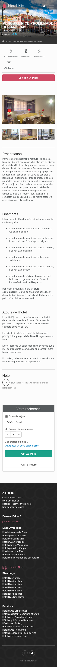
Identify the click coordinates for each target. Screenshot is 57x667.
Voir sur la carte (28, 78)
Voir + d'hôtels (28, 464)
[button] (44, 6)
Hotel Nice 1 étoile (11, 577)
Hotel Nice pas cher (12, 593)
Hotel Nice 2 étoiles (12, 581)
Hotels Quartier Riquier (13, 541)
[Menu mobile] (51, 6)
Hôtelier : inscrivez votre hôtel (17, 503)
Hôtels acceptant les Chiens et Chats (20, 613)
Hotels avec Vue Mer (12, 551)
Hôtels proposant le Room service (19, 632)
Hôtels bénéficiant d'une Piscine (18, 626)
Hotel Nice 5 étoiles (12, 590)
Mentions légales (10, 500)
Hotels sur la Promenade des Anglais (20, 557)
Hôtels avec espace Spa (14, 636)
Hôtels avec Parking (12, 623)
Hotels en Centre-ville (13, 538)
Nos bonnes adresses (13, 506)
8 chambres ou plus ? (16, 441)
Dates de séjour (17, 416)
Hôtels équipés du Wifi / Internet (18, 620)
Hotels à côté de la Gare (14, 532)
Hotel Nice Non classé (13, 596)
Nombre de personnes (20, 429)
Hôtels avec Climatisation (15, 610)
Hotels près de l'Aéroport (14, 548)
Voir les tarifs (28, 453)
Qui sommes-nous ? (12, 497)
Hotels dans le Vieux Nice (15, 544)
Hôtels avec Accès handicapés (17, 617)
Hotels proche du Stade (14, 535)
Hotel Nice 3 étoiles (12, 584)
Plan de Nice (16, 567)
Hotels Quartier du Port (13, 554)
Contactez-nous (13, 521)
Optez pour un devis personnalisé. (22, 445)
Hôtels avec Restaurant (14, 629)
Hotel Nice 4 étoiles (12, 587)
